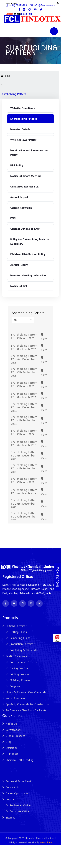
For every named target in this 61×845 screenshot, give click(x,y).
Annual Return (19, 265)
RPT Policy (16, 165)
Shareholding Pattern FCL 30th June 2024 (24, 433)
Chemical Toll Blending (19, 760)
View (44, 337)
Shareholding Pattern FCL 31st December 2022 (24, 504)
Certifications (14, 730)
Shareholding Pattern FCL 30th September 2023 (24, 468)
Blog (9, 742)
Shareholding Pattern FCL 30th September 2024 (24, 420)
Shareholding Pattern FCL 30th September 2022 (24, 517)
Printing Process (19, 674)
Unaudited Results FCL (24, 186)
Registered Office (20, 805)
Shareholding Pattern (23, 118)
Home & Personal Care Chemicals (26, 692)
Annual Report (19, 197)
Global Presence (15, 736)
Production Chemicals (23, 644)
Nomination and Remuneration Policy (29, 153)
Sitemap (10, 817)
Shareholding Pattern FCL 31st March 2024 (24, 444)
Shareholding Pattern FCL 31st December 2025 (24, 359)
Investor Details (20, 129)
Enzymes (15, 686)
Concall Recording (21, 207)
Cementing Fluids (20, 638)
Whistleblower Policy (23, 140)
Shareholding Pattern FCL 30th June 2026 (24, 337)
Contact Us (12, 787)
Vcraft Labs (46, 842)
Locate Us (12, 799)
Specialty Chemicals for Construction (27, 704)
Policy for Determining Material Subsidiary (29, 241)
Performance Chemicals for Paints (26, 710)
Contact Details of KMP (25, 229)
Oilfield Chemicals (17, 626)
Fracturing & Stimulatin (24, 650)
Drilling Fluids (18, 632)
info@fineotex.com (44, 5)
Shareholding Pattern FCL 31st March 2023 (24, 492)
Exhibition (12, 748)
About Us (11, 723)
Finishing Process (20, 680)
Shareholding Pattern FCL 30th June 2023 (24, 481)
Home (6, 75)
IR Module (12, 754)
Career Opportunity (17, 793)
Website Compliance (23, 108)
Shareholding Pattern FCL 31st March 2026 (24, 348)
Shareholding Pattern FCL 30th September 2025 (24, 372)
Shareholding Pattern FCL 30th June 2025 (24, 385)
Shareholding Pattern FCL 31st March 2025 (24, 396)
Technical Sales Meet (18, 781)
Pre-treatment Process (23, 662)
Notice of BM (18, 286)
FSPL (13, 218)
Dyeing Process (19, 668)
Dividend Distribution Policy (27, 254)
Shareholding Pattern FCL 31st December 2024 (24, 407)
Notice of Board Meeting (25, 176)
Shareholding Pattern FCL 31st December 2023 (24, 456)
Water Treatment (16, 698)
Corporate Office (19, 811)
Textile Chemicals (16, 656)
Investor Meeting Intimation (28, 275)
